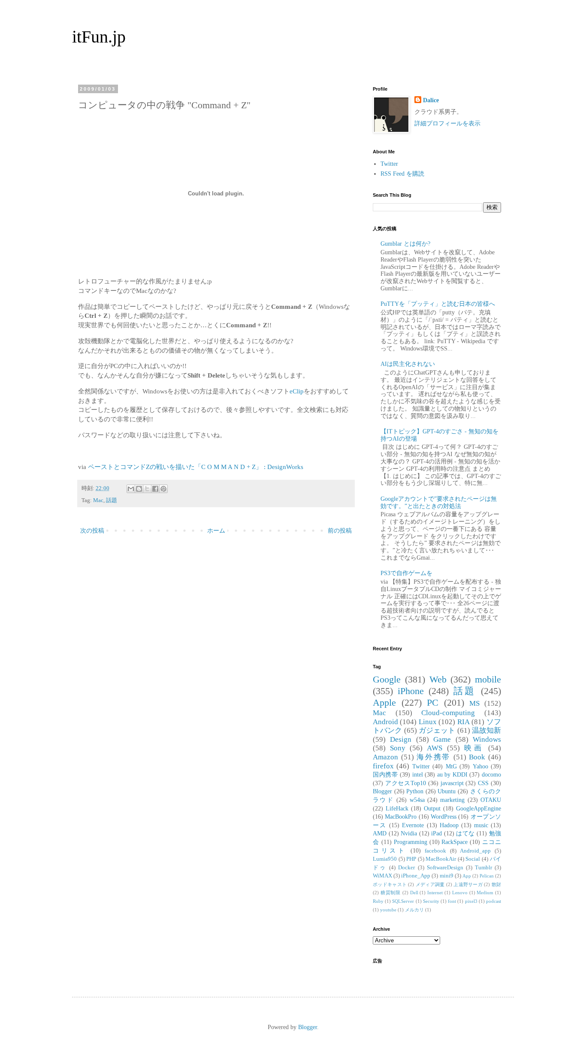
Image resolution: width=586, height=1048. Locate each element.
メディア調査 (430, 884)
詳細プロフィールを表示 (447, 123)
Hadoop (449, 825)
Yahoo (480, 766)
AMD (380, 833)
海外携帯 (433, 757)
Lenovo (460, 892)
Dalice (431, 100)
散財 (496, 884)
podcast (493, 901)
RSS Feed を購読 (402, 174)
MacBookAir (441, 859)
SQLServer (403, 901)
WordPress (443, 816)
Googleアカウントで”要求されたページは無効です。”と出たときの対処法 (439, 502)
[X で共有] (147, 488)
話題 (111, 500)
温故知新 (486, 730)
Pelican (487, 875)
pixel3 (471, 901)
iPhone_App (415, 876)
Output (432, 808)
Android (385, 722)
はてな (465, 833)
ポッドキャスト (390, 884)
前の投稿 (340, 530)
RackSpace (454, 842)
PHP (411, 859)
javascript (452, 783)
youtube (388, 909)
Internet (435, 892)
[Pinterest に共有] (163, 488)
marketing (452, 800)
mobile (488, 679)
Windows (487, 739)
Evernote (413, 825)
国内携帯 (385, 774)
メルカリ (414, 909)
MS (474, 703)
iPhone (411, 690)
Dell (414, 892)
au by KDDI (452, 774)
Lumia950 (385, 859)
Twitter (389, 164)
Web (438, 679)
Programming (410, 842)
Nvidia (409, 833)
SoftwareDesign (445, 868)
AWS (434, 748)
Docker (406, 868)
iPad (436, 833)
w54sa (417, 800)
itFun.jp (99, 36)
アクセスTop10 (405, 783)
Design (400, 739)
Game (442, 739)
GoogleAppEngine (478, 808)
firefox (383, 766)
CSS (483, 783)
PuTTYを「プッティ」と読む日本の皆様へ (438, 304)
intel (417, 774)
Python (414, 791)
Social (472, 859)
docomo (491, 774)
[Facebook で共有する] (155, 488)
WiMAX (382, 876)
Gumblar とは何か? (405, 244)
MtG (451, 766)
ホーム (216, 530)
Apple (384, 702)
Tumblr (483, 868)
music (481, 825)
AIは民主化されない (408, 364)
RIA (463, 722)
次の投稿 (92, 530)
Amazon (385, 757)
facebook (435, 851)
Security (431, 901)
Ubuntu (447, 791)
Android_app (475, 851)
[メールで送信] (131, 488)
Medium (485, 892)
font (452, 901)
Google (387, 679)
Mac (98, 500)
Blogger (382, 791)
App (466, 875)
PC (432, 702)
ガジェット (437, 730)
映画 (474, 748)
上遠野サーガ (468, 884)
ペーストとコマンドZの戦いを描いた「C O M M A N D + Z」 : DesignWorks (195, 466)
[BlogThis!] (139, 488)
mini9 (446, 876)
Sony (397, 748)
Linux (428, 722)
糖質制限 (391, 892)
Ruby (378, 901)
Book (477, 757)
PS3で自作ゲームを (406, 573)
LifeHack (397, 808)
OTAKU (490, 800)
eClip (297, 391)
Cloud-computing (448, 713)
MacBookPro (401, 816)
